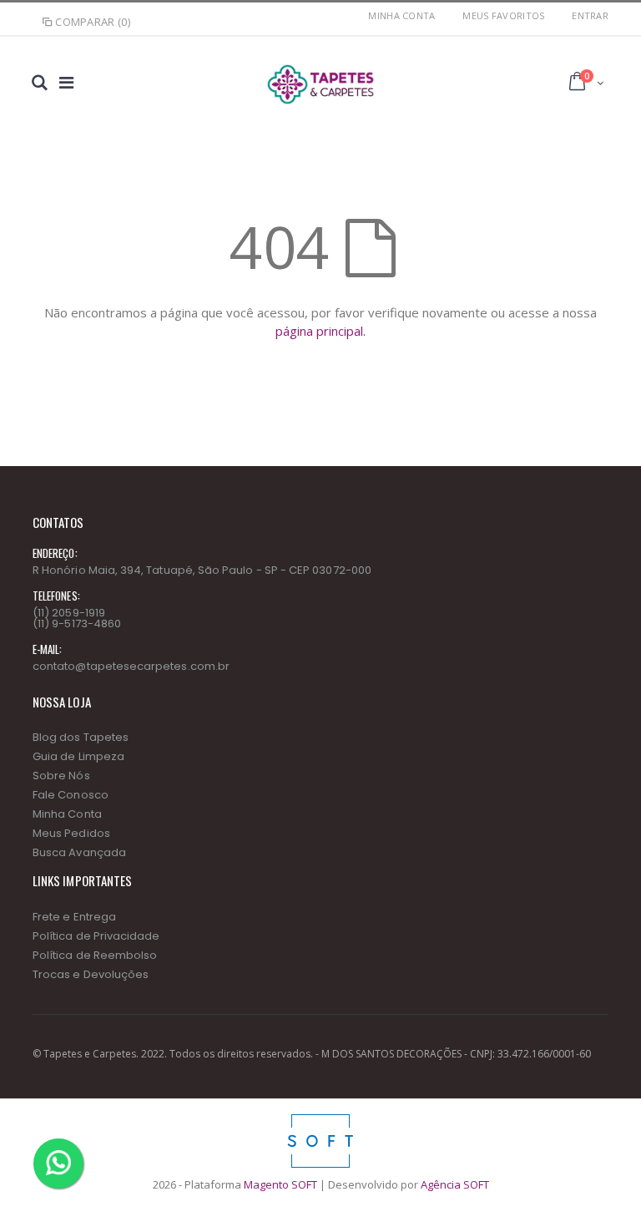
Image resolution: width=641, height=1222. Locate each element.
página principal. (320, 330)
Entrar (590, 15)
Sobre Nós (61, 775)
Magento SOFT (280, 1184)
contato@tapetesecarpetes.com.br (131, 666)
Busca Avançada (79, 852)
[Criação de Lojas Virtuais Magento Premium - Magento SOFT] (320, 1118)
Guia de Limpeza (78, 756)
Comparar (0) (92, 21)
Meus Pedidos (71, 833)
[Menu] (66, 82)
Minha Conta (401, 15)
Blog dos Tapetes (81, 737)
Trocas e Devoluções (91, 974)
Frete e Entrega (74, 917)
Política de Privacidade (96, 936)
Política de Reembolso (95, 955)
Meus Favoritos (503, 15)
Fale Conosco (71, 795)
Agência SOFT (455, 1184)
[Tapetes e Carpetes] (320, 84)
